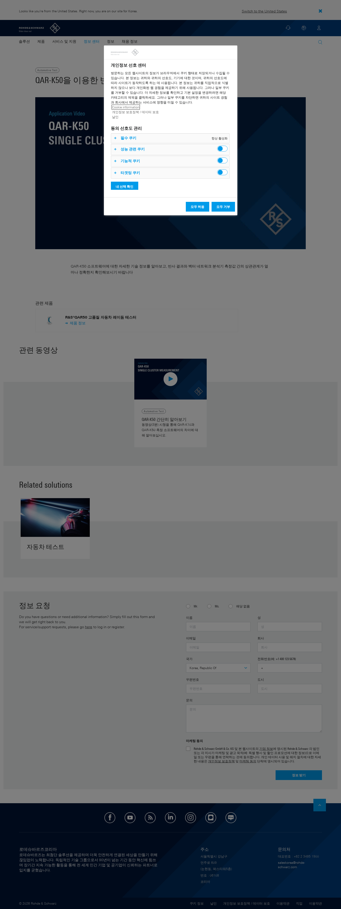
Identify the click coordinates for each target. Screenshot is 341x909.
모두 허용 (197, 207)
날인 (115, 117)
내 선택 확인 (124, 186)
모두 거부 (223, 207)
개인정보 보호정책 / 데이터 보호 (135, 112)
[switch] (222, 149)
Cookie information (125, 107)
